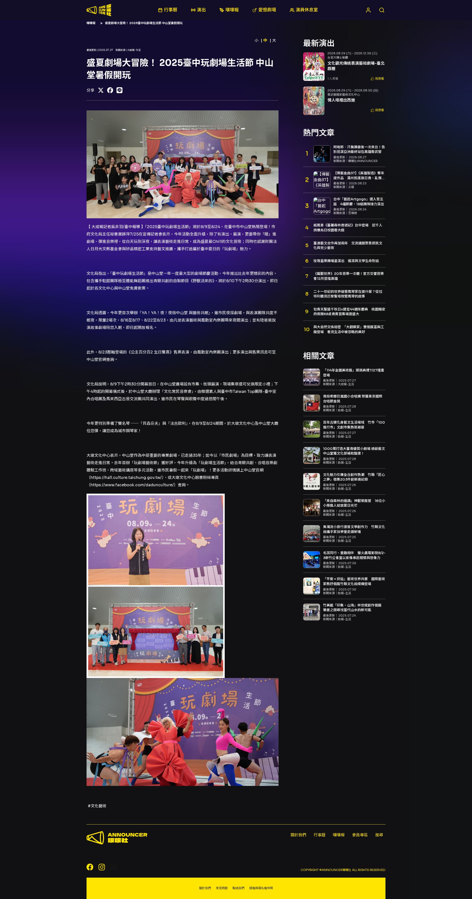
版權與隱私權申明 (261, 888)
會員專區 (360, 835)
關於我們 (298, 835)
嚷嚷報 (91, 23)
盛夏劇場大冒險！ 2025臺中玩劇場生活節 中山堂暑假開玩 (144, 23)
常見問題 (222, 888)
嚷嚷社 (99, 10)
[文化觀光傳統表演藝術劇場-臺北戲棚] (313, 66)
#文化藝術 (97, 806)
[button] (377, 79)
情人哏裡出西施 (341, 100)
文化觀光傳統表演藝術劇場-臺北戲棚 (355, 66)
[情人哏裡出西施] (313, 101)
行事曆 (319, 835)
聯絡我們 (238, 888)
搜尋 (379, 835)
